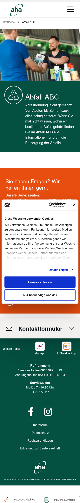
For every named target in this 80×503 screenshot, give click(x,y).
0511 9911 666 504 (51, 375)
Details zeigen (58, 269)
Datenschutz (40, 432)
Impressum (40, 425)
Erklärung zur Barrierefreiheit (40, 448)
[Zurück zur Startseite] (16, 10)
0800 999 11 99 (51, 370)
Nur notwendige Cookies (40, 294)
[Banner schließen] (74, 204)
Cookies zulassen (40, 282)
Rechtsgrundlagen (40, 440)
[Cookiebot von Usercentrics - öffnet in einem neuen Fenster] (49, 204)
